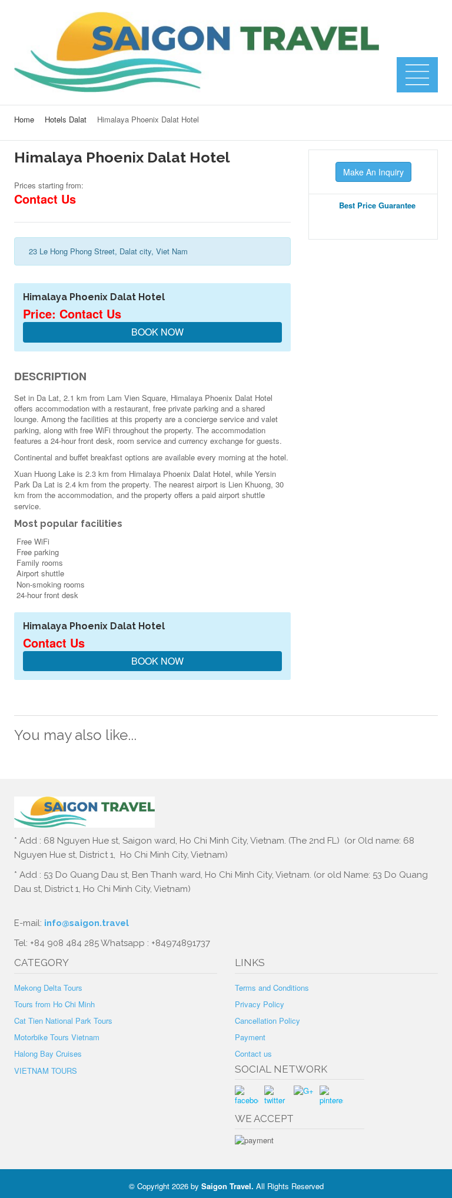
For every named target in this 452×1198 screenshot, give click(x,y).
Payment (250, 1037)
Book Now (156, 332)
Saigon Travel (226, 1186)
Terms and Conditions (272, 987)
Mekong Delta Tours (48, 987)
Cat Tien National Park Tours (63, 1020)
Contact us (253, 1053)
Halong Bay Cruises (48, 1053)
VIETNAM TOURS (45, 1070)
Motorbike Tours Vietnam (56, 1037)
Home (24, 119)
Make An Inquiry (373, 172)
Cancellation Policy (267, 1020)
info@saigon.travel (85, 923)
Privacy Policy (259, 1004)
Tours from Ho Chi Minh (54, 1004)
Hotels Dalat (66, 119)
